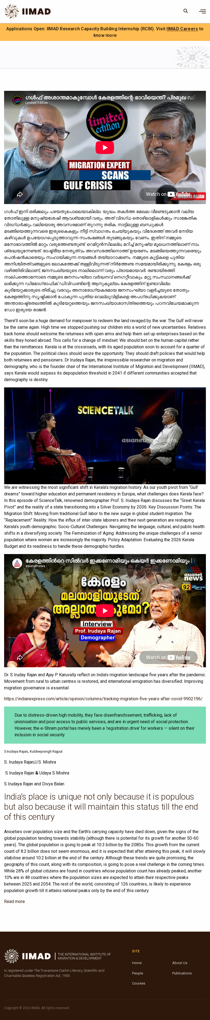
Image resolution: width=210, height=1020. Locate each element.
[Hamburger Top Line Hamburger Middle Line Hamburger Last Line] (202, 11)
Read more (14, 901)
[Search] (185, 11)
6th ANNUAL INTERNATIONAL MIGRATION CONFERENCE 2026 (132, 28)
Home (137, 963)
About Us (179, 963)
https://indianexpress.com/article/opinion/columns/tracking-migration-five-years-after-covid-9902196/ (103, 698)
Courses (138, 983)
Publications (182, 973)
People (137, 973)
